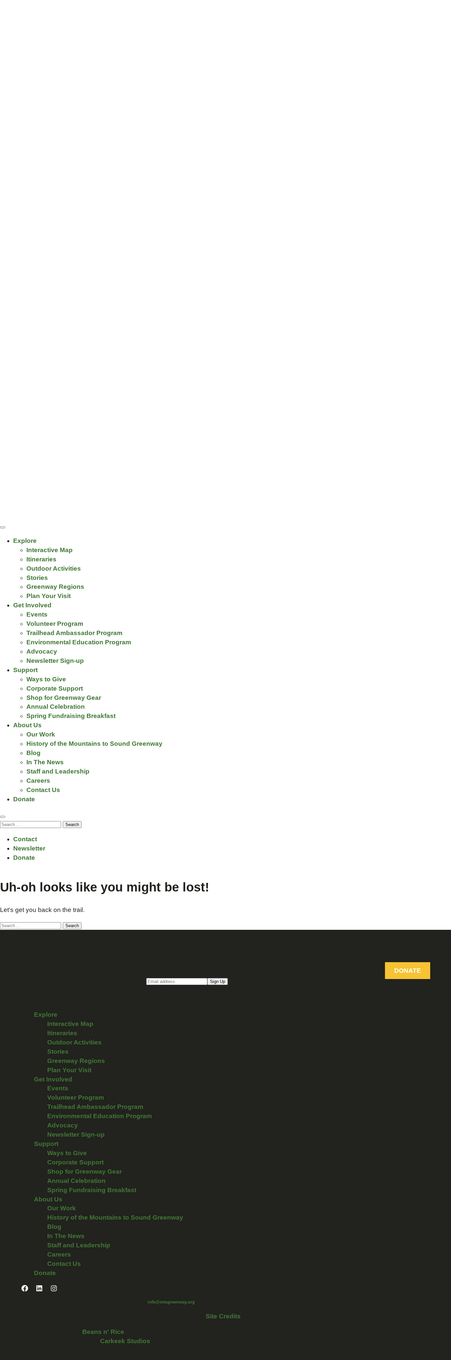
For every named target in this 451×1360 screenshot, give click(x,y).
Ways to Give (46, 679)
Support (25, 669)
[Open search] (2, 817)
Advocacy (41, 651)
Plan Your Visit (48, 595)
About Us (27, 725)
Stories (37, 577)
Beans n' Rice (103, 1331)
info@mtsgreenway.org (171, 1302)
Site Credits (223, 1316)
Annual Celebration (55, 706)
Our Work (40, 734)
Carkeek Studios (125, 1341)
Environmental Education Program (78, 642)
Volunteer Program (54, 623)
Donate (24, 799)
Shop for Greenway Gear (63, 697)
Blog (33, 752)
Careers (38, 780)
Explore (25, 540)
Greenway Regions (55, 586)
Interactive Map (49, 550)
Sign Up (217, 981)
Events (37, 614)
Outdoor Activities (53, 568)
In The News (45, 762)
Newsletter (29, 848)
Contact (25, 839)
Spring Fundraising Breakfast (71, 715)
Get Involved (32, 605)
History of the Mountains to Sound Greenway (94, 743)
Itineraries (41, 559)
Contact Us (43, 789)
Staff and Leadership (57, 771)
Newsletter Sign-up (55, 660)
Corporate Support (54, 688)
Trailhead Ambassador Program (74, 632)
